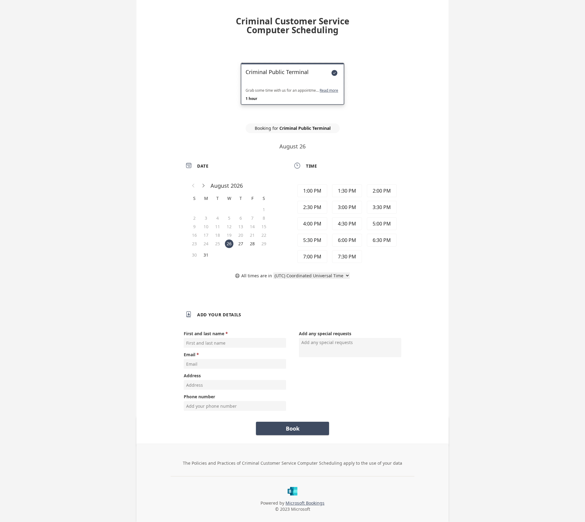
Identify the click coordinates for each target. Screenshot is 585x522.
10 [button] (206, 226)
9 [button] (194, 226)
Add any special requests (325, 333)
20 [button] (240, 235)
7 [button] (252, 218)
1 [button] (264, 209)
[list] (292, 89)
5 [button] (229, 218)
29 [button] (263, 244)
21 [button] (252, 235)
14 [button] (252, 226)
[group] (346, 224)
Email (189, 354)
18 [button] (217, 235)
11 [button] (217, 226)
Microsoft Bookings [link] (304, 503)
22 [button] (263, 235)
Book (293, 428)
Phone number (199, 396)
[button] (193, 185)
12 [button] (229, 226)
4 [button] (217, 218)
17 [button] (206, 235)
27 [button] (240, 244)
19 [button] (229, 235)
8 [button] (264, 218)
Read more (329, 90)
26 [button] (229, 244)
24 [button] (206, 244)
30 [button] (194, 255)
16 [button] (194, 235)
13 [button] (240, 226)
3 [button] (206, 218)
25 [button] (217, 244)
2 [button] (194, 218)
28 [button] (252, 244)
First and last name (204, 333)
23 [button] (194, 244)
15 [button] (263, 226)
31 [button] (206, 255)
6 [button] (240, 218)
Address (192, 375)
